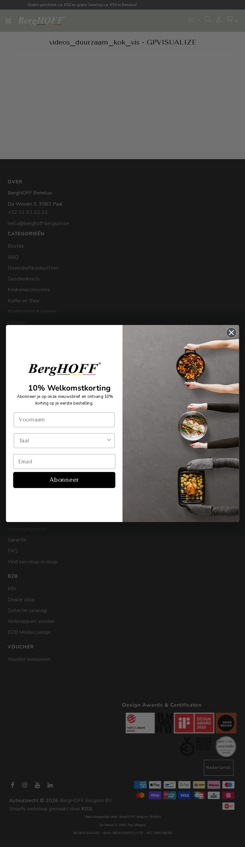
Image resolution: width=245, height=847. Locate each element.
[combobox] (62, 441)
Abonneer (64, 479)
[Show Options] (109, 441)
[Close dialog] (231, 333)
